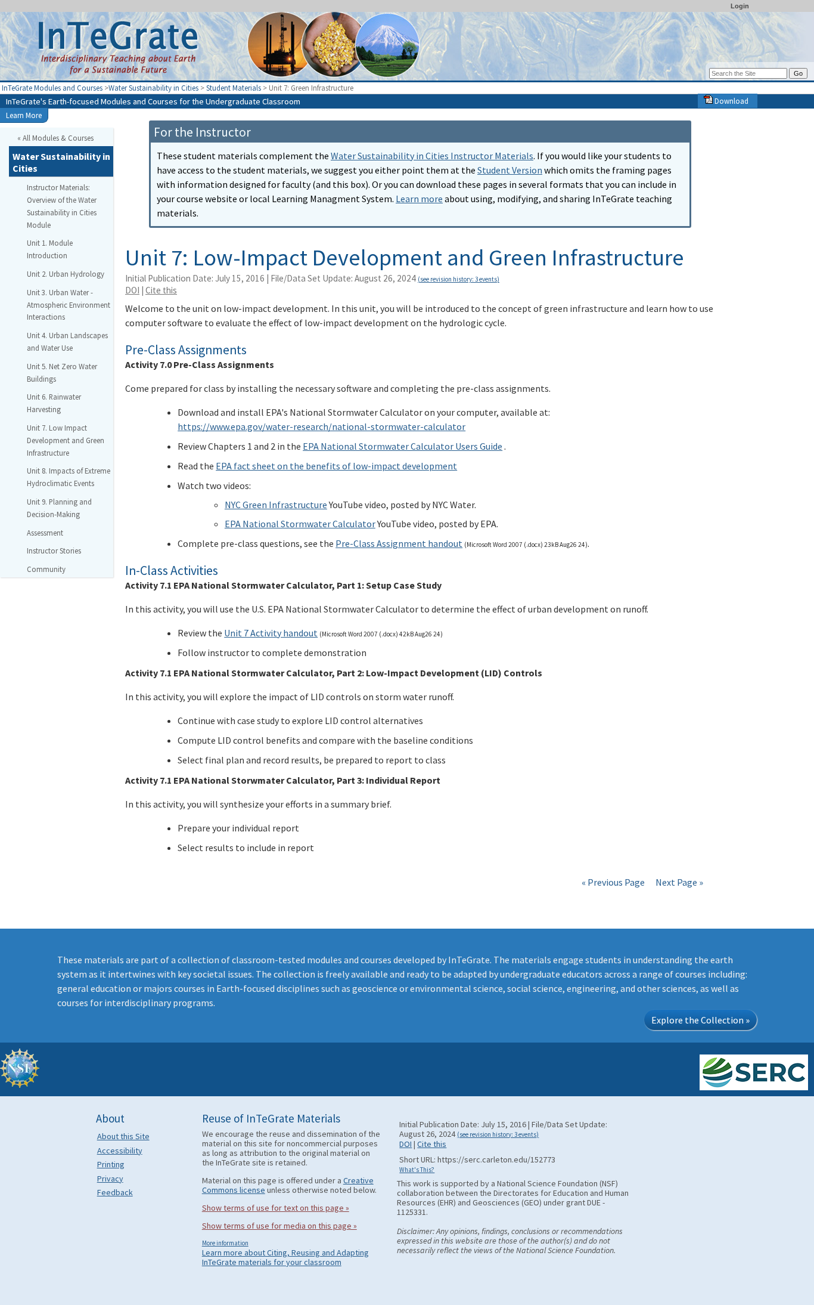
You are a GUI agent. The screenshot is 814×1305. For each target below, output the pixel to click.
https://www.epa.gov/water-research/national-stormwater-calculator (321, 426)
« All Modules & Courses (55, 138)
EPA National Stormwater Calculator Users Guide (402, 446)
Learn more (419, 199)
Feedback (115, 1192)
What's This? (416, 1169)
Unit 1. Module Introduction (50, 249)
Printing (111, 1164)
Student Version (509, 170)
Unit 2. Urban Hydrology (65, 274)
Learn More (24, 115)
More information (225, 1243)
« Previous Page (613, 882)
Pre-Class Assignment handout (398, 543)
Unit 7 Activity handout (271, 633)
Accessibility (119, 1150)
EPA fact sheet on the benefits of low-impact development (336, 466)
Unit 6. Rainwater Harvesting (54, 403)
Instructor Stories (54, 550)
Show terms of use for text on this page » (275, 1207)
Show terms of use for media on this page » (279, 1225)
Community (46, 569)
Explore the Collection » (700, 1020)
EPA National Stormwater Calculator (300, 524)
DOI (132, 290)
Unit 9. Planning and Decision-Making (59, 508)
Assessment (45, 532)
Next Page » (678, 882)
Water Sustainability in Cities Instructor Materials (432, 156)
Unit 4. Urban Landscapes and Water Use (67, 341)
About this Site (123, 1136)
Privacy (110, 1178)
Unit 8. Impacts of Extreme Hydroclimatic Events (68, 477)
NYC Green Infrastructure (276, 505)
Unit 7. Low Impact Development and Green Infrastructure (65, 440)
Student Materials (233, 87)
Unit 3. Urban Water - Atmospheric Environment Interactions (68, 304)
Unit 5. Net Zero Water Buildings (62, 372)
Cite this (161, 290)
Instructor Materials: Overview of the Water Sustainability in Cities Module (62, 206)
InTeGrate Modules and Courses (52, 87)
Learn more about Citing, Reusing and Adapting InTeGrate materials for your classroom (285, 1257)
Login (740, 6)
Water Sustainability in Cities (153, 87)
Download (730, 101)
